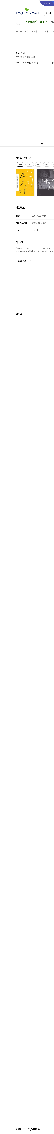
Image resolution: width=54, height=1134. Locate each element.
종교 (33, 31)
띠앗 (17, 57)
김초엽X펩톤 (31, 22)
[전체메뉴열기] (18, 22)
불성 (38, 165)
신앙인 (29, 165)
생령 (46, 165)
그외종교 (43, 31)
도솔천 (20, 165)
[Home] (17, 31)
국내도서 (23, 31)
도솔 (17, 53)
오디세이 (43, 22)
